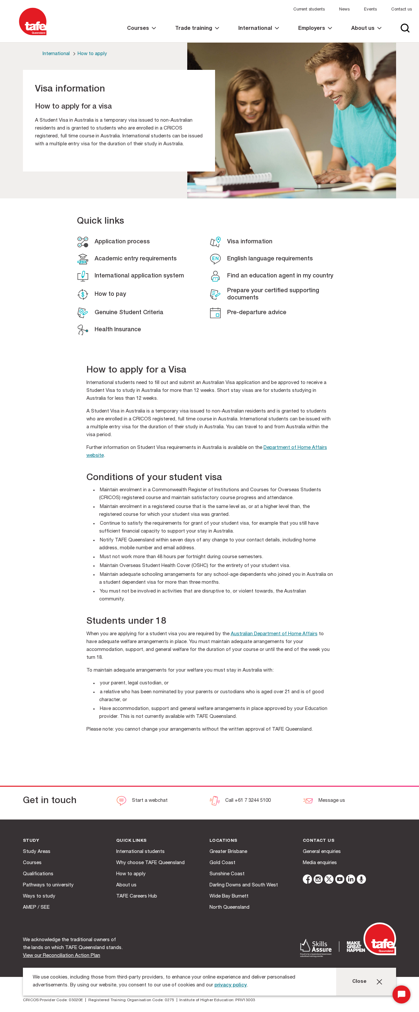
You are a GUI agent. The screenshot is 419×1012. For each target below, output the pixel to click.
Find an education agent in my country (280, 276)
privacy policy (230, 985)
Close (359, 981)
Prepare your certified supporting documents (273, 294)
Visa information (249, 242)
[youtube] (339, 880)
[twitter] (329, 880)
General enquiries (322, 851)
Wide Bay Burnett (229, 896)
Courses (32, 862)
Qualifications (38, 874)
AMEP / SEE (36, 907)
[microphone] (361, 880)
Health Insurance (118, 330)
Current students (309, 10)
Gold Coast (222, 862)
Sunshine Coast (227, 874)
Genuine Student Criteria (129, 313)
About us (126, 885)
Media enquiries (320, 862)
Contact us (401, 10)
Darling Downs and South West (244, 885)
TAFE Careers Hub (136, 896)
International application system (139, 276)
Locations (223, 841)
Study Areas (36, 851)
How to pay (110, 294)
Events (370, 10)
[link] (141, 34)
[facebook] (307, 880)
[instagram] (318, 880)
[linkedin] (350, 880)
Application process (122, 242)
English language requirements (270, 259)
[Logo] (33, 35)
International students (140, 851)
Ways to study (39, 896)
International (56, 53)
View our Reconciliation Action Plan (61, 955)
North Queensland (229, 907)
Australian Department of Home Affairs (274, 634)
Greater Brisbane (228, 851)
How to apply (92, 53)
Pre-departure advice (256, 313)
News (344, 10)
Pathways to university (48, 885)
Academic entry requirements (136, 259)
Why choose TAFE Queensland (150, 862)
